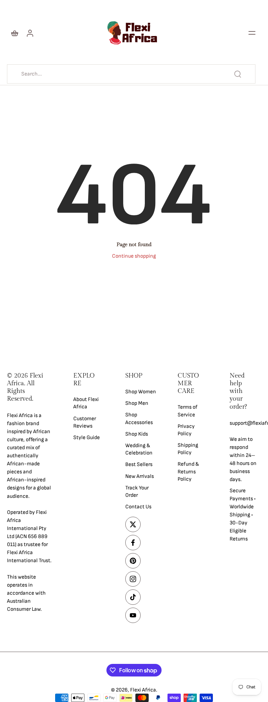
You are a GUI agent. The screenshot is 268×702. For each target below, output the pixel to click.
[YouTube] (133, 615)
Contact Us (138, 506)
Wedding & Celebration (138, 449)
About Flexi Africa (86, 403)
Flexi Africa (143, 690)
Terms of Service (188, 411)
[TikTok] (133, 597)
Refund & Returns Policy (188, 471)
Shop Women (140, 391)
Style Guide (86, 437)
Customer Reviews (84, 422)
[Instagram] (133, 579)
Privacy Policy (186, 430)
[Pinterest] (133, 560)
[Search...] (238, 74)
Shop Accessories (139, 418)
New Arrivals (139, 476)
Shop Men (136, 403)
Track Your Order (137, 491)
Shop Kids (136, 433)
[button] (252, 33)
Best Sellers (138, 464)
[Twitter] (133, 524)
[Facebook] (133, 542)
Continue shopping (134, 256)
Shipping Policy (188, 449)
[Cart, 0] (14, 32)
